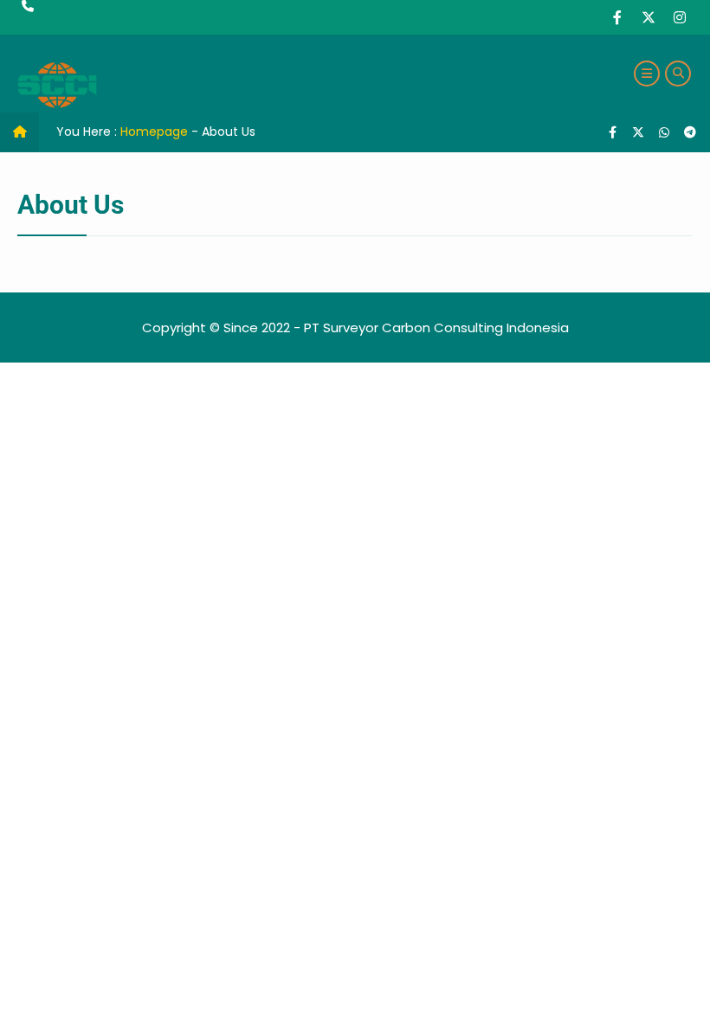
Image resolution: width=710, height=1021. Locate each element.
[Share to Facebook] (614, 132)
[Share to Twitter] (640, 132)
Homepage (154, 131)
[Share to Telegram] (690, 132)
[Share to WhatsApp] (664, 132)
